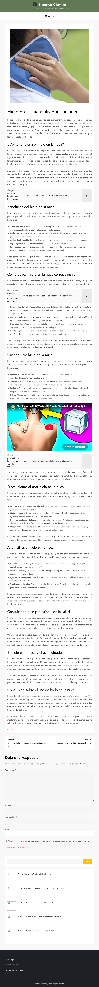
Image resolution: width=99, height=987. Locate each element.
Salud (10, 729)
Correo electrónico (13, 817)
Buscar (87, 861)
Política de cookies (13, 964)
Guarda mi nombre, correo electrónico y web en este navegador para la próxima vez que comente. (48, 840)
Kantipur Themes (57, 983)
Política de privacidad (14, 970)
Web (7, 829)
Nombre (9, 805)
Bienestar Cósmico (52, 4)
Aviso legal (9, 959)
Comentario (10, 770)
